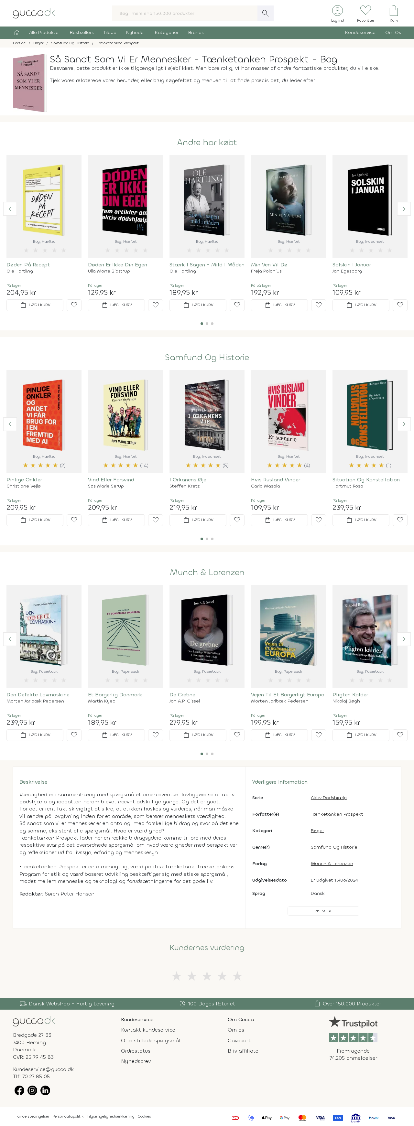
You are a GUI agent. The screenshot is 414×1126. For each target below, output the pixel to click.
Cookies (144, 1116)
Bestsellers (82, 32)
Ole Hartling (19, 271)
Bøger (317, 831)
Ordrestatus (135, 1050)
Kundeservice (360, 32)
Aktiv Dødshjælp (329, 798)
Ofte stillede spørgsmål (150, 1040)
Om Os (393, 32)
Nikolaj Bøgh (346, 701)
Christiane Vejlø (23, 486)
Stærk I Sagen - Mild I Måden (207, 265)
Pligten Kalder (350, 695)
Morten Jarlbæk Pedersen (35, 701)
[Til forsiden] (34, 12)
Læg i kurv (34, 305)
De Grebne (182, 695)
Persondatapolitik (67, 1116)
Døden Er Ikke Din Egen (117, 265)
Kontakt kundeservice (148, 1029)
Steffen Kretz (184, 486)
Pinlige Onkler (24, 480)
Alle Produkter (44, 32)
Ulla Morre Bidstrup (109, 271)
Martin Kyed (101, 701)
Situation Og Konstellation (366, 480)
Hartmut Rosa (347, 486)
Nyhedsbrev (136, 1061)
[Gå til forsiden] (34, 1020)
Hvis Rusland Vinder (275, 480)
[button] (10, 209)
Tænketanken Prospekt (337, 814)
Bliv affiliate (243, 1050)
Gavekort (239, 1040)
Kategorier (167, 32)
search (265, 13)
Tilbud (110, 32)
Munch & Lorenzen (207, 572)
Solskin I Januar (351, 265)
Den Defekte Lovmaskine (38, 695)
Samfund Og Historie (207, 357)
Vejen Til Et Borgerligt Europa (287, 695)
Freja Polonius (266, 271)
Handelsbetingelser (32, 1116)
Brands (196, 32)
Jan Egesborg (347, 271)
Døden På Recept (28, 265)
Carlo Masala (265, 486)
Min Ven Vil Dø (269, 265)
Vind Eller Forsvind (111, 480)
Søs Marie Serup (106, 486)
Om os (236, 1029)
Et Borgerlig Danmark (115, 695)
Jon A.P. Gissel (184, 701)
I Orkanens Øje (187, 480)
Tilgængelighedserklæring (111, 1116)
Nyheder (135, 32)
